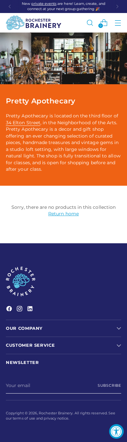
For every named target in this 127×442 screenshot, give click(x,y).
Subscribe (109, 385)
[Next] (117, 6)
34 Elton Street (23, 122)
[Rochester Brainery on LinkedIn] (31, 309)
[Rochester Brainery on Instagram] (20, 309)
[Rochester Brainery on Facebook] (10, 309)
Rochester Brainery (56, 413)
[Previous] (10, 6)
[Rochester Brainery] (33, 23)
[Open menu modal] (117, 22)
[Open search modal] (89, 22)
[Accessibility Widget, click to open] (116, 431)
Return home (63, 213)
